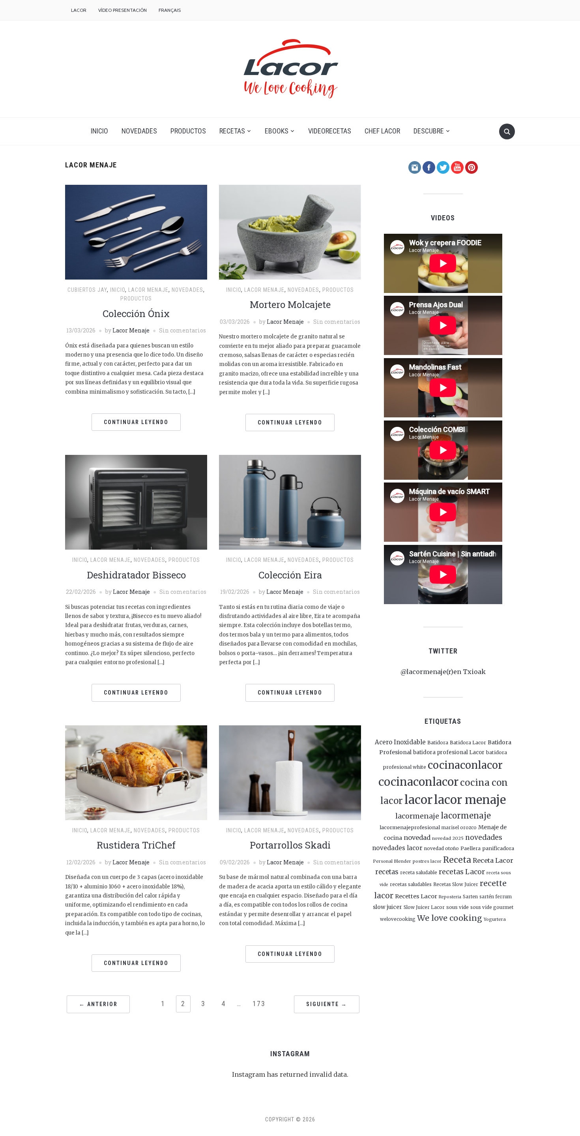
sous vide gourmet (491, 907)
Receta (457, 859)
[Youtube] (457, 167)
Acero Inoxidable (400, 742)
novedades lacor (397, 848)
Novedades (139, 131)
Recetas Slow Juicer (455, 884)
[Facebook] (429, 167)
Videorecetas (329, 131)
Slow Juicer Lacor (424, 907)
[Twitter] (443, 167)
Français (170, 10)
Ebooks (276, 131)
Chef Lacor (382, 131)
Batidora (437, 742)
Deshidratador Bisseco (136, 575)
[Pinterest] (471, 167)
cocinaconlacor (465, 765)
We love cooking (449, 918)
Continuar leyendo (136, 422)
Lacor (78, 10)
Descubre (428, 131)
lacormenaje (417, 816)
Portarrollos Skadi (290, 845)
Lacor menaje (148, 290)
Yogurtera (495, 919)
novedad (417, 837)
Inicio (99, 131)
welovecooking (397, 919)
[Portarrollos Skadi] (290, 772)
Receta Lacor (493, 860)
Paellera (470, 848)
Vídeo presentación (122, 10)
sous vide (457, 907)
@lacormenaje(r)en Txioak (443, 672)
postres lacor (427, 861)
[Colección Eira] (290, 502)
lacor (418, 799)
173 (259, 1003)
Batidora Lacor (468, 742)
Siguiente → (326, 1004)
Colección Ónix (136, 313)
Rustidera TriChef (136, 845)
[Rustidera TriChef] (136, 772)
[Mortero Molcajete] (290, 231)
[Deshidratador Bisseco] (136, 502)
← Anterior (98, 1004)
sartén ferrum (495, 896)
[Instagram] (414, 167)
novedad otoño (441, 848)
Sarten (470, 896)
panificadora (498, 848)
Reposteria (450, 896)
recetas (387, 872)
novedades (483, 837)
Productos (188, 131)
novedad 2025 (448, 838)
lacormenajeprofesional (410, 827)
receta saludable (418, 872)
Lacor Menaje (131, 330)
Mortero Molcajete (290, 304)
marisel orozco (459, 827)
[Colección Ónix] (136, 231)
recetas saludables (411, 884)
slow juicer (387, 907)
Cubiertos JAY (87, 290)
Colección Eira (290, 575)
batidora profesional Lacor (449, 752)
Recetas (232, 131)
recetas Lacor (462, 871)
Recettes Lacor (416, 896)
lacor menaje (470, 799)
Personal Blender (392, 861)
